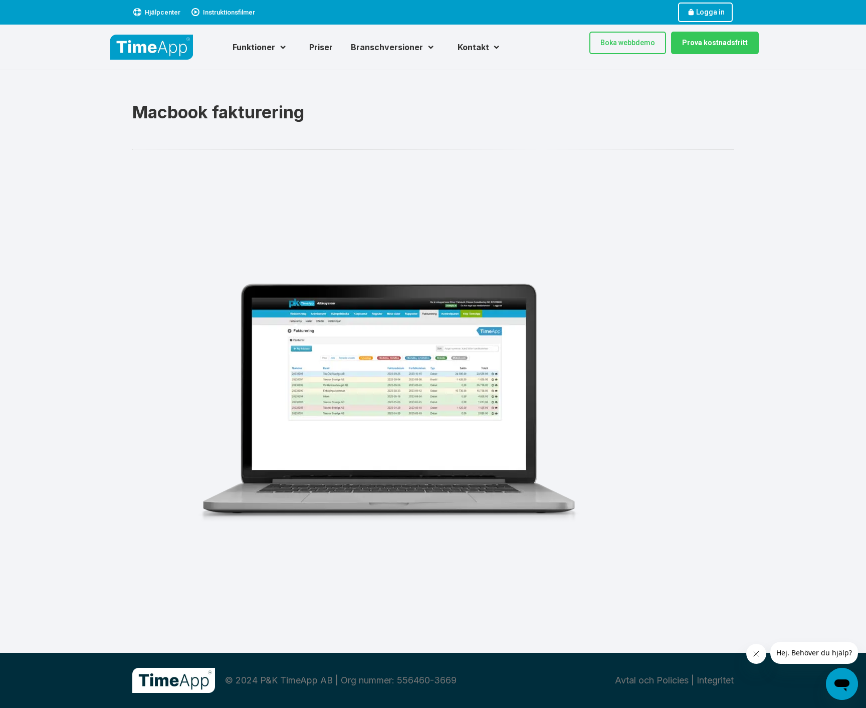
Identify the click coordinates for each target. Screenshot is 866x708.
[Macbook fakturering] (433, 399)
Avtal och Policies (652, 680)
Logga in (710, 12)
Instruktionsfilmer (229, 12)
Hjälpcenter (162, 12)
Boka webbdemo (627, 43)
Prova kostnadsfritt (715, 43)
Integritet (715, 680)
